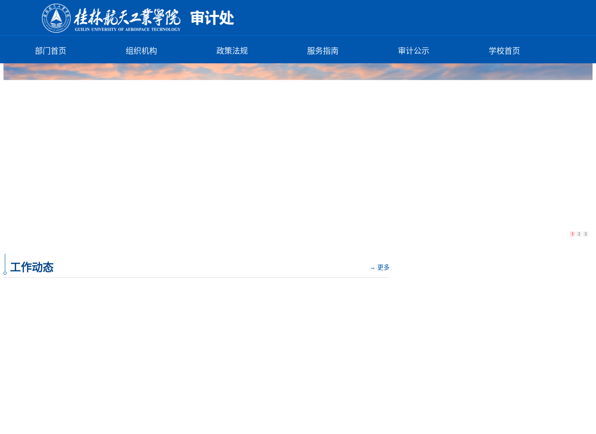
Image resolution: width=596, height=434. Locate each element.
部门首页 (50, 51)
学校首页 (504, 51)
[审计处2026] (143, 31)
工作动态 (32, 267)
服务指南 (323, 51)
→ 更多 (380, 267)
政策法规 (232, 51)
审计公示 (413, 51)
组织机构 (141, 51)
